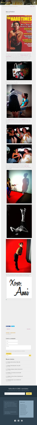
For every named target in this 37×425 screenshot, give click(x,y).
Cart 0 (34, 6)
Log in (31, 6)
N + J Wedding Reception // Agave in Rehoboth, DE (13, 379)
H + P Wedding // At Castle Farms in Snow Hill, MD (13, 372)
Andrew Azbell (26, 166)
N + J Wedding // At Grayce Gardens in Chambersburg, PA (14, 376)
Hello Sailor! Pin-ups (11, 119)
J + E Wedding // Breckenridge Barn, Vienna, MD (13, 365)
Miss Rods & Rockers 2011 (24, 55)
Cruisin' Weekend (8, 56)
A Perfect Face (24, 119)
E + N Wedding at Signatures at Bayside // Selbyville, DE (14, 369)
